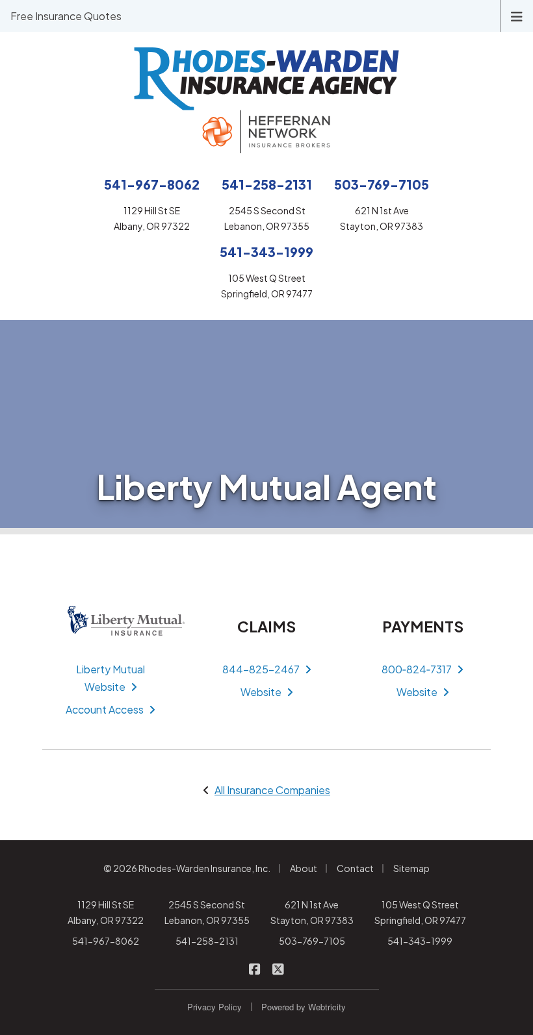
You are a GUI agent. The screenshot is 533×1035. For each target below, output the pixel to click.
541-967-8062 (105, 941)
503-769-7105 (312, 941)
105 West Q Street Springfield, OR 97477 (420, 912)
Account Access (105, 709)
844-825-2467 (261, 669)
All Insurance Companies (272, 790)
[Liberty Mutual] (110, 621)
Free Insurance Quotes (66, 16)
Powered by (303, 1007)
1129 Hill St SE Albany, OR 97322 (106, 912)
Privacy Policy (214, 1007)
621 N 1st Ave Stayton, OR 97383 (312, 912)
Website (260, 692)
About (303, 868)
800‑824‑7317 (417, 669)
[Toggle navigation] (516, 15)
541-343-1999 (419, 941)
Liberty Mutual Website (110, 677)
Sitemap (411, 868)
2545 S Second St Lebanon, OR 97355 (207, 912)
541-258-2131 (207, 941)
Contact (355, 868)
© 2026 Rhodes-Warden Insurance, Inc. (186, 868)
